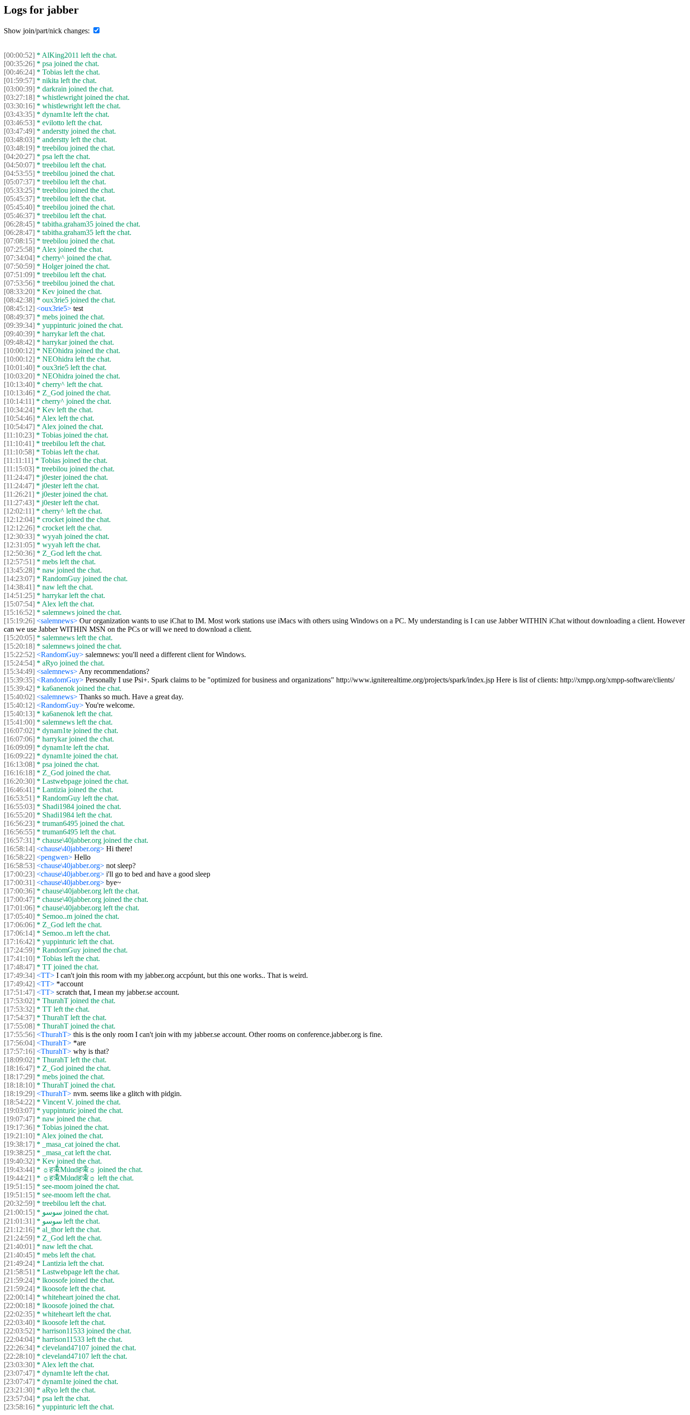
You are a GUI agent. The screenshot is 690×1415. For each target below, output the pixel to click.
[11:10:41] (19, 443)
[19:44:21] (19, 1178)
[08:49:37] (19, 317)
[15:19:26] (19, 621)
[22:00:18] (19, 1305)
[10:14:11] (19, 401)
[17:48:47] (19, 967)
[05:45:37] (19, 199)
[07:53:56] (19, 283)
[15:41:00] (19, 722)
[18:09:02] (19, 1060)
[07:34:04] (19, 258)
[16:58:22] (19, 857)
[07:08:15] (19, 241)
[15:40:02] (19, 697)
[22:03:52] (19, 1331)
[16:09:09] (19, 747)
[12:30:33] (19, 536)
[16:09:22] (19, 756)
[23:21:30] (19, 1390)
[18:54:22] (19, 1102)
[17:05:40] (19, 916)
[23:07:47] (19, 1373)
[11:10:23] (19, 435)
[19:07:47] (19, 1119)
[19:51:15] (19, 1186)
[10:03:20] (19, 376)
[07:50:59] (19, 266)
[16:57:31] (19, 840)
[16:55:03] (19, 806)
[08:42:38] (19, 300)
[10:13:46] (19, 393)
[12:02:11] (19, 511)
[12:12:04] (19, 519)
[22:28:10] (19, 1356)
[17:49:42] (19, 984)
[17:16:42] (19, 942)
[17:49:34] (19, 975)
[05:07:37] (19, 182)
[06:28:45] (19, 224)
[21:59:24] (19, 1280)
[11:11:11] (18, 460)
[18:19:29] (19, 1093)
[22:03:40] (19, 1322)
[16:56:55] (19, 832)
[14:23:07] (19, 579)
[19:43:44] (19, 1169)
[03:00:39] (19, 89)
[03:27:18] (19, 97)
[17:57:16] (19, 1051)
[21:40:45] (19, 1255)
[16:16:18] (19, 773)
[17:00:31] (19, 882)
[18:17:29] (19, 1077)
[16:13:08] (19, 764)
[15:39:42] (19, 688)
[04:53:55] (19, 173)
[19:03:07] (19, 1110)
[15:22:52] (19, 654)
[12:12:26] (19, 528)
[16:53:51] (19, 798)
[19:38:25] (19, 1153)
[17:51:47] (19, 992)
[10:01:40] (19, 367)
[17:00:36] (19, 891)
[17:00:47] (19, 899)
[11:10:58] (19, 452)
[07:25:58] (19, 249)
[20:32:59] (19, 1203)
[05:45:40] (19, 207)
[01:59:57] (19, 80)
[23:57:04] (19, 1398)
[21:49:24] (19, 1263)
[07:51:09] (19, 275)
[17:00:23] (19, 874)
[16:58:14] (19, 849)
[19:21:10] (19, 1136)
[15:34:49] (19, 671)
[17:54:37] (19, 1018)
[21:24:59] (19, 1238)
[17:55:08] (19, 1026)
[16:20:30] (19, 781)
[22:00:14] (19, 1297)
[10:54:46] (19, 418)
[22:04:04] (19, 1339)
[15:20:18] (19, 646)
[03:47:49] (19, 131)
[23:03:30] (19, 1365)
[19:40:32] (19, 1161)
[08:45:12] (19, 308)
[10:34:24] (19, 410)
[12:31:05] (19, 545)
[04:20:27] (19, 156)
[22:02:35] (19, 1314)
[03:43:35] (19, 114)
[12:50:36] (19, 553)
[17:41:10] (19, 958)
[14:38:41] (19, 587)
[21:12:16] (19, 1229)
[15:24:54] (19, 663)
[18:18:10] (19, 1085)
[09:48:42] (19, 342)
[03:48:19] (19, 148)
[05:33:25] (19, 190)
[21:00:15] (19, 1212)
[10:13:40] (19, 384)
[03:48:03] (19, 140)
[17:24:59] (19, 950)
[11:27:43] (19, 503)
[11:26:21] (19, 494)
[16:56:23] (19, 823)
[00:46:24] (19, 72)
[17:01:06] (19, 908)
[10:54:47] (19, 427)
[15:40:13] (19, 714)
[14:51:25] (19, 595)
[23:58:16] (19, 1407)
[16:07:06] (19, 739)
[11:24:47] (19, 477)
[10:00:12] (19, 351)
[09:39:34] (19, 325)
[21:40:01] (19, 1246)
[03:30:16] (19, 106)
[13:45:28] (19, 570)
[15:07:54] (19, 604)
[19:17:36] (19, 1127)
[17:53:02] (19, 1001)
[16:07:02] (19, 730)
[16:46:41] (19, 790)
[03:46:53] (19, 123)
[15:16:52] (19, 612)
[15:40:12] (19, 705)
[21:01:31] (19, 1221)
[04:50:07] (19, 165)
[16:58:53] (19, 866)
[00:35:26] (19, 64)
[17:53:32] (19, 1009)
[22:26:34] (19, 1348)
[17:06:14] (19, 933)
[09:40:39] (19, 334)
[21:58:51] (19, 1272)
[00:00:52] (19, 55)
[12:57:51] (19, 562)
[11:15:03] (19, 469)
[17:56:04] (19, 1043)
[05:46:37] (19, 215)
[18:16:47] (19, 1068)
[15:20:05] (19, 638)
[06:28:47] (19, 232)
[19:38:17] (19, 1144)
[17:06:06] (19, 925)
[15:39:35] (19, 680)
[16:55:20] (19, 815)
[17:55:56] (19, 1034)
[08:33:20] (19, 291)
